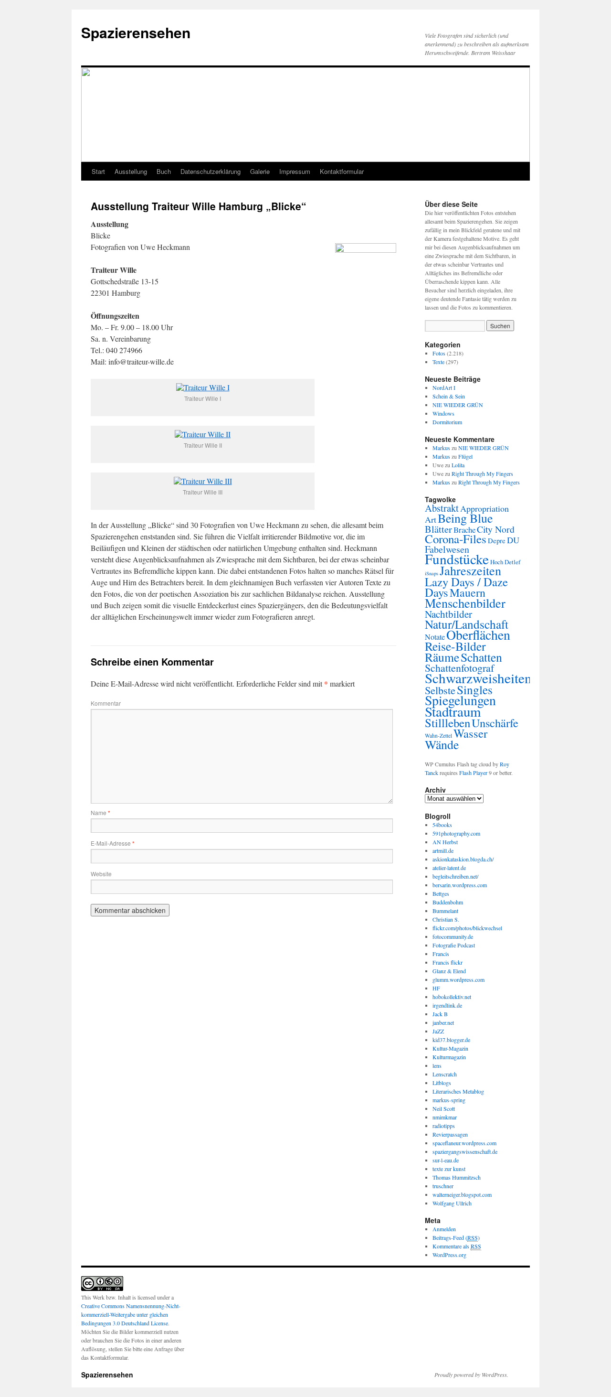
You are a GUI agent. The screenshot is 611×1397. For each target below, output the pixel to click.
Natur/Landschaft (466, 624)
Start (98, 171)
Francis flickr (447, 962)
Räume (442, 657)
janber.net (443, 1022)
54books (442, 824)
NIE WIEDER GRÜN (457, 404)
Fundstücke (457, 558)
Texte (438, 361)
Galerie (260, 171)
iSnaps (431, 573)
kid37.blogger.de (451, 1039)
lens (437, 1065)
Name (100, 812)
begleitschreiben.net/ (455, 876)
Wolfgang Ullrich (452, 1203)
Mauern (467, 592)
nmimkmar (444, 1117)
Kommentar (106, 703)
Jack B (440, 1014)
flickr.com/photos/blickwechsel (467, 928)
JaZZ (438, 1031)
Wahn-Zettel (438, 735)
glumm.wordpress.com (458, 979)
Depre (497, 540)
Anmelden (444, 1229)
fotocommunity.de (452, 936)
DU (513, 540)
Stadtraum (453, 711)
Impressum (294, 171)
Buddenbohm (447, 902)
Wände (442, 744)
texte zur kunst (448, 1168)
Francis (440, 953)
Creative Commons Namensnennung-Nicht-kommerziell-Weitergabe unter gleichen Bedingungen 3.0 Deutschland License (130, 1314)
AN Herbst (445, 842)
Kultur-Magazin (450, 1048)
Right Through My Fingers (482, 473)
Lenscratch (444, 1074)
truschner (442, 1186)
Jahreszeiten (470, 570)
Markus (441, 447)
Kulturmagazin (449, 1057)
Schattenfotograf (459, 668)
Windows (443, 413)
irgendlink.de (447, 1005)
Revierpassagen (450, 1134)
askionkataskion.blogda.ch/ (463, 859)
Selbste (440, 690)
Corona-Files (455, 539)
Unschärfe (495, 723)
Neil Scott (443, 1108)
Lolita (458, 465)
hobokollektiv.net (451, 996)
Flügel (465, 456)
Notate (435, 637)
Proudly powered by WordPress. (471, 1374)
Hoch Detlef (505, 562)
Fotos (438, 353)
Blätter (438, 529)
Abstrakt (442, 508)
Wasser (470, 733)
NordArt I (443, 387)
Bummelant (445, 910)
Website (101, 874)
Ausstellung (131, 171)
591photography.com (456, 833)
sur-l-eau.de (445, 1160)
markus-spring (448, 1100)
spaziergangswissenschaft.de (464, 1151)
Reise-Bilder (455, 646)
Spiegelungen (460, 700)
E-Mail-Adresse (113, 843)
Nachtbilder (448, 614)
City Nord (496, 529)
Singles (475, 689)
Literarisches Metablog (458, 1091)
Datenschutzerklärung (210, 171)
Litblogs (441, 1082)
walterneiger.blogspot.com (462, 1194)
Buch (164, 171)
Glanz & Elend (449, 971)
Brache (464, 529)
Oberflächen (478, 635)
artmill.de (442, 850)
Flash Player (473, 772)
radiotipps (443, 1125)
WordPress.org (449, 1254)
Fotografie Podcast (453, 945)
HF (436, 988)
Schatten (481, 657)
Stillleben (447, 723)
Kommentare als (456, 1246)
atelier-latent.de (449, 867)
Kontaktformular (342, 171)
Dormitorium (447, 422)
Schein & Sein (448, 396)
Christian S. (445, 919)
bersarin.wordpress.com (459, 885)
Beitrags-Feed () (456, 1237)
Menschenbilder (465, 602)
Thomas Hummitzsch (456, 1177)
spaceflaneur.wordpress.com (464, 1143)
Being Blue (465, 518)
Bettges (440, 893)
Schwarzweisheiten (478, 677)
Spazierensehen (135, 32)
